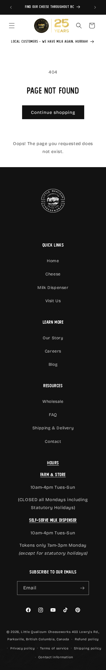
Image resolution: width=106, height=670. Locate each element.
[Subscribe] (82, 588)
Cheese (53, 274)
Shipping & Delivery (53, 427)
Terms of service (54, 648)
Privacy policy (22, 648)
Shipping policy (87, 648)
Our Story (53, 337)
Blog (53, 364)
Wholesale (52, 401)
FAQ (53, 414)
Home (53, 260)
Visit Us (53, 300)
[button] (11, 25)
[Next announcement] (95, 7)
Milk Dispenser (52, 287)
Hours (53, 462)
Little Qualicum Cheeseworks (46, 632)
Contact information (55, 657)
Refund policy (87, 639)
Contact (53, 441)
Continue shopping (53, 112)
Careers (53, 351)
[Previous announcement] (10, 7)
